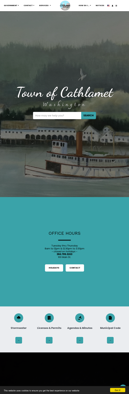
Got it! (118, 390)
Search (88, 115)
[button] (12, 6)
